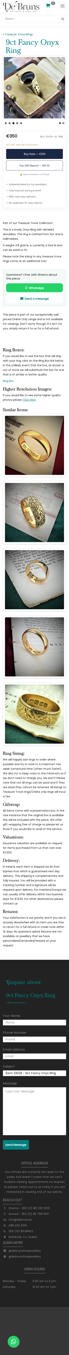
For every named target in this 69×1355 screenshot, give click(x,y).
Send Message (15, 1145)
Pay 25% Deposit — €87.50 (34, 165)
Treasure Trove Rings (19, 34)
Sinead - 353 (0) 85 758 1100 (29, 1214)
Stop (63, 123)
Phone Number (15, 1032)
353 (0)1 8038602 (21, 1231)
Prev (9, 88)
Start (60, 123)
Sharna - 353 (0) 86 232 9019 (29, 1208)
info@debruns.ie (20, 1220)
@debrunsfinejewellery (25, 1251)
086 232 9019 (18, 1225)
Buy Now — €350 (34, 154)
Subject (9, 1066)
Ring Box (8, 381)
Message (10, 1083)
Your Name (11, 1016)
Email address (14, 1049)
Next (60, 88)
